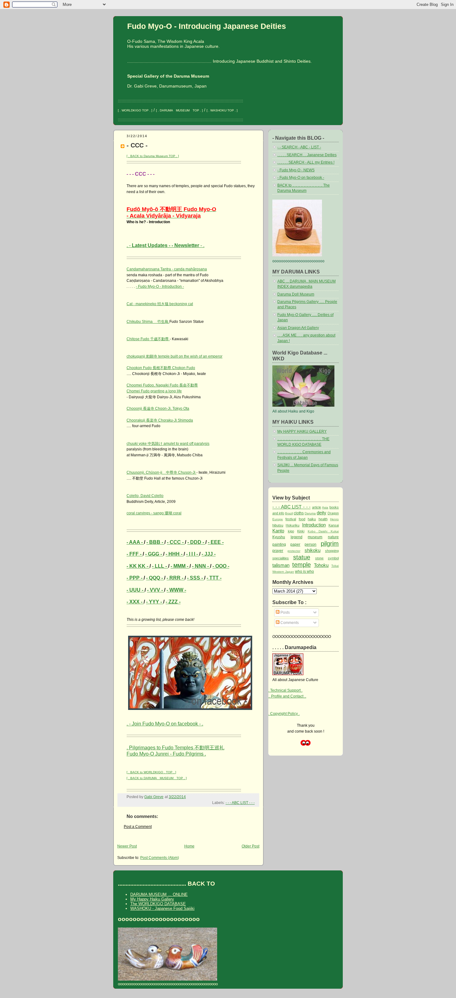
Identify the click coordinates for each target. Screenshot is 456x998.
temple (301, 564)
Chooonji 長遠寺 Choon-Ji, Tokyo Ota (158, 408)
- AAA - (135, 542)
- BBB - (155, 542)
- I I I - (192, 554)
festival (290, 519)
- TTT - (214, 577)
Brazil (289, 513)
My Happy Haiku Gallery (152, 899)
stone (319, 558)
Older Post (250, 846)
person (310, 544)
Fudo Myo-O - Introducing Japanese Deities (206, 26)
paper (295, 544)
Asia (325, 507)
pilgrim (330, 543)
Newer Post (127, 846)
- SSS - (195, 577)
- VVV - (155, 590)
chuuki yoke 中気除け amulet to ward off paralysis (168, 443)
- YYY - (154, 601)
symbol (333, 558)
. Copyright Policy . (284, 713)
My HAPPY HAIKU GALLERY (302, 431)
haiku (312, 519)
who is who (304, 571)
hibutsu (277, 525)
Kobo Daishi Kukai (323, 531)
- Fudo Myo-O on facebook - (300, 177)
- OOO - (220, 566)
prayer (277, 551)
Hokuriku (292, 525)
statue (301, 557)
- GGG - (154, 554)
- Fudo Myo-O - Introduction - (160, 286)
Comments (289, 623)
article (316, 507)
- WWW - (176, 590)
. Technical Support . (285, 690)
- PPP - (135, 577)
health (323, 519)
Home (189, 846)
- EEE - (216, 542)
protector (294, 551)
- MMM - (180, 566)
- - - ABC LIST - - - (240, 803)
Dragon (333, 513)
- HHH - (175, 554)
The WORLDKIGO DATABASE (158, 903)
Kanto (278, 530)
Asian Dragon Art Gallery (298, 328)
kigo (291, 531)
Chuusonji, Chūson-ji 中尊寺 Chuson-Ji (161, 472)
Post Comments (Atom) (159, 858)
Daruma (310, 513)
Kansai (334, 525)
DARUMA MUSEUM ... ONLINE (159, 894)
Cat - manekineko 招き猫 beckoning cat (160, 304)
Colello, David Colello (145, 496)
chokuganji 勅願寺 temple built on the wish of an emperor (174, 356)
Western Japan (283, 571)
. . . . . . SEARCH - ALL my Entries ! (305, 162)
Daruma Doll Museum (295, 294)
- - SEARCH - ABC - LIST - (299, 147)
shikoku (312, 550)
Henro (334, 519)
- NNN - (201, 566)
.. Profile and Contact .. (287, 696)
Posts (284, 612)
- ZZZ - (173, 601)
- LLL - (160, 566)
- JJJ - (209, 554)
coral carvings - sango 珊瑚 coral (154, 513)
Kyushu (278, 537)
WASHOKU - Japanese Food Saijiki (162, 908)
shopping (332, 551)
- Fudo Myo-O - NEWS (296, 170)
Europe (277, 519)
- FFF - (135, 554)
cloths (299, 513)
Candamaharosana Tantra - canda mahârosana (167, 269)
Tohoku (321, 565)
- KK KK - (138, 566)
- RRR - (176, 577)
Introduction (314, 524)
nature (333, 537)
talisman (280, 565)
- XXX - (135, 601)
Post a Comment (138, 826)
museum (315, 537)
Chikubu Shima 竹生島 (148, 321)
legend (296, 537)
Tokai (335, 565)
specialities (280, 558)
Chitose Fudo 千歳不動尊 (148, 339)
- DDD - (196, 542)
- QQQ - (155, 577)
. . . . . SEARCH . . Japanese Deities (307, 155)
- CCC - (176, 542)
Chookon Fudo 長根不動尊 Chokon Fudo (161, 368)
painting (279, 544)
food (302, 519)
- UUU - (136, 590)
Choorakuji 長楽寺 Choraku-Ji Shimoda (160, 420)
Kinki (300, 531)
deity (321, 512)
